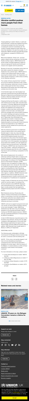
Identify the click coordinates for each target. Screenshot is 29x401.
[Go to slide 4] (14, 321)
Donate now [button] (5, 335)
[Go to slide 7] (18, 321)
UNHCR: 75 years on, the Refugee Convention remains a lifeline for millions (13, 315)
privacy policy (16, 392)
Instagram (5, 345)
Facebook (2, 345)
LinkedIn (19, 345)
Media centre (4, 371)
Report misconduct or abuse (8, 373)
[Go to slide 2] (11, 321)
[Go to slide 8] (20, 321)
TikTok (16, 345)
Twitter (9, 345)
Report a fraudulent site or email (9, 376)
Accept (14, 397)
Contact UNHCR (5, 369)
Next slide (26, 298)
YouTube (12, 345)
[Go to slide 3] (12, 321)
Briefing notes (8, 14)
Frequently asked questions (8, 366)
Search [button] (21, 6)
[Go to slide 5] (15, 321)
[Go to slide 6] (17, 321)
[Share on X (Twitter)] (12, 279)
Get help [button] (21, 10)
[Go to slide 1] (9, 321)
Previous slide (2, 298)
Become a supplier (6, 378)
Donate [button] (24, 6)
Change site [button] (19, 1)
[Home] (9, 6)
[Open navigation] (2, 5)
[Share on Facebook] (16, 279)
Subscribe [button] (5, 359)
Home (2, 14)
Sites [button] (27, 6)
